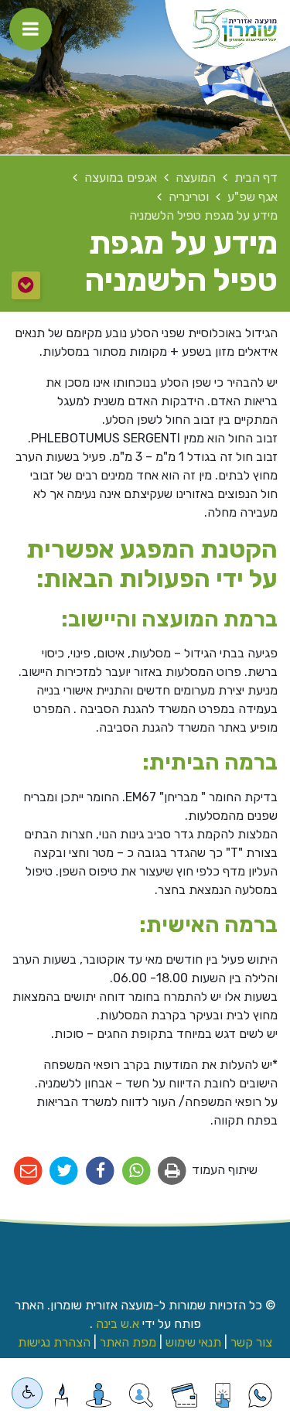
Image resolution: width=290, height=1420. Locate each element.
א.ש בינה (116, 1323)
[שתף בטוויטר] (64, 1171)
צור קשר (251, 1342)
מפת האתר (128, 1342)
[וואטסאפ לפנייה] (260, 1395)
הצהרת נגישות (54, 1342)
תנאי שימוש (193, 1342)
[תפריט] (30, 29)
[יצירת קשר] (141, 1395)
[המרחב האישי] (98, 1395)
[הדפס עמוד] (172, 1171)
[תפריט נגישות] (27, 1392)
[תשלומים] (184, 1395)
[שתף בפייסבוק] (100, 1171)
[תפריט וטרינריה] (26, 285)
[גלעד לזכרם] (61, 1395)
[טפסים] (222, 1395)
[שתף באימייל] (28, 1171)
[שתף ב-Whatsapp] (136, 1171)
